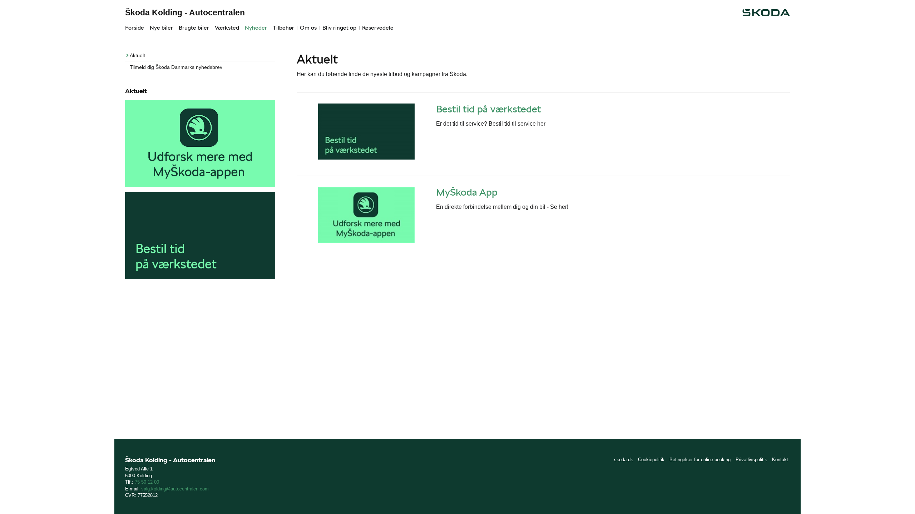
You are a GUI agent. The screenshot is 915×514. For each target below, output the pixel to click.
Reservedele (378, 27)
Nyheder (256, 27)
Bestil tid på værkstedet (488, 109)
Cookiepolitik (651, 459)
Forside (134, 27)
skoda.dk (623, 459)
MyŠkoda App (467, 192)
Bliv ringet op (339, 27)
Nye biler (161, 27)
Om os (308, 27)
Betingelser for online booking (700, 459)
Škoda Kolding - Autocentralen (185, 12)
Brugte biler (194, 27)
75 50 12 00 (147, 482)
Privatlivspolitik (751, 459)
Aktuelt (137, 55)
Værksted (227, 27)
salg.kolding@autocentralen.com (175, 489)
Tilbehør (283, 27)
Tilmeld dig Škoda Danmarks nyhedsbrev (176, 67)
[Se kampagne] (366, 132)
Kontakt (780, 459)
